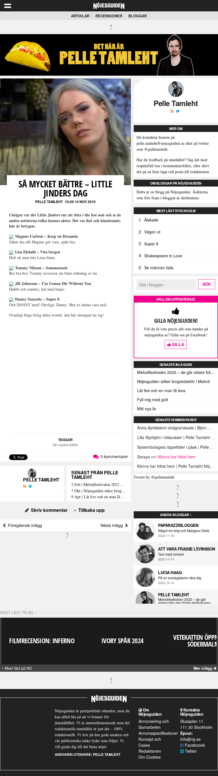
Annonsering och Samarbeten (154, 724)
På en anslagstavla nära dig (179, 578)
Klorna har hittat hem (177, 457)
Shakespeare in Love (163, 255)
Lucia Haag (170, 572)
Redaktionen (150, 751)
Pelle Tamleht (49, 201)
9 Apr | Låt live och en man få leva (98, 496)
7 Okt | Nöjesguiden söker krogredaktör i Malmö (98, 491)
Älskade (151, 220)
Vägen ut (152, 232)
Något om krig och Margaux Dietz (183, 530)
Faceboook (194, 745)
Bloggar (137, 15)
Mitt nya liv (146, 408)
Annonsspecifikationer (158, 733)
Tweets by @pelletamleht (154, 477)
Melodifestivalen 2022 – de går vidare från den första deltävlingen (177, 372)
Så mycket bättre (65, 444)
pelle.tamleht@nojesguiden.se (160, 143)
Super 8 (151, 244)
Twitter (190, 751)
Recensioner (108, 15)
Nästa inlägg (112, 525)
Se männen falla (158, 267)
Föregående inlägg (24, 525)
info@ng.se (190, 739)
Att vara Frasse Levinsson (186, 549)
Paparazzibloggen (178, 525)
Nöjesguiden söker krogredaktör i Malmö (173, 381)
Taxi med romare (171, 554)
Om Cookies (150, 757)
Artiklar (80, 15)
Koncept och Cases (150, 742)
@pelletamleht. (156, 149)
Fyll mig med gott (152, 399)
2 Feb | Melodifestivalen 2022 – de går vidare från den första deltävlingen (98, 484)
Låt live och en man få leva (161, 390)
